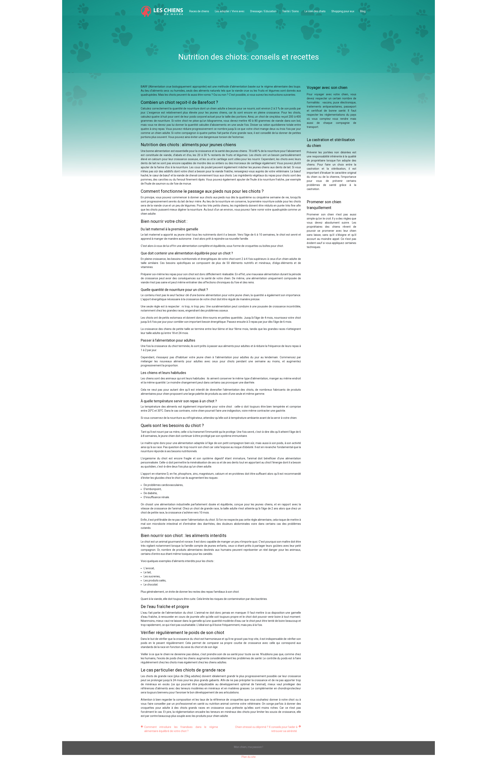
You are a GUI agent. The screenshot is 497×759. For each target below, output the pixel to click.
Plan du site (249, 756)
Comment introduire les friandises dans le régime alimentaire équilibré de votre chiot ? (181, 729)
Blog (363, 11)
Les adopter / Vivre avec (229, 11)
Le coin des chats (315, 11)
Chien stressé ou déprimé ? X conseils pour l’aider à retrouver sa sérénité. (266, 729)
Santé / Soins (290, 11)
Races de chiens (199, 11)
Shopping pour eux (342, 11)
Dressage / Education (263, 11)
